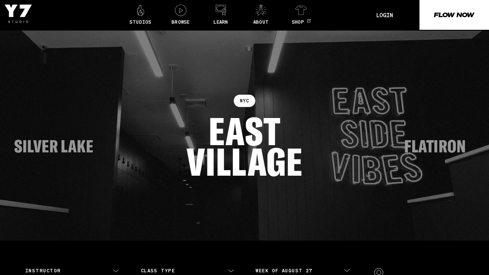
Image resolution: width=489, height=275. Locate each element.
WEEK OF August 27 (284, 270)
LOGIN (384, 14)
